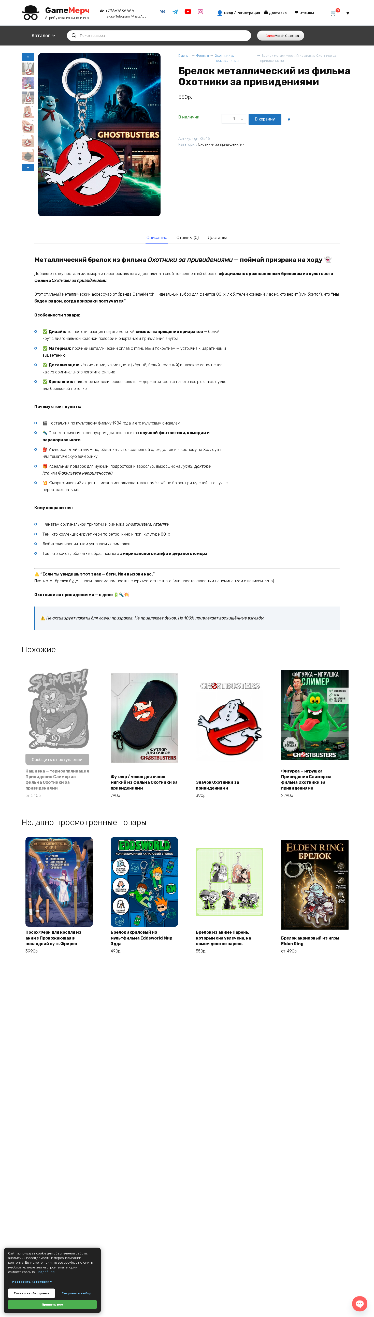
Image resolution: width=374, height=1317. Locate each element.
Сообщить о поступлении (57, 759)
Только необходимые (31, 1293)
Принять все (52, 1304)
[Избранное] (347, 13)
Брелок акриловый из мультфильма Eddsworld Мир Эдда (141, 938)
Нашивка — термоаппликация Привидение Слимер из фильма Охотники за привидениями (57, 780)
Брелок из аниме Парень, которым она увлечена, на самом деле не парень (223, 938)
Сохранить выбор (76, 1293)
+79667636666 (126, 13)
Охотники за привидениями (227, 58)
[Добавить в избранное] (289, 119)
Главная (184, 55)
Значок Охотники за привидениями (217, 785)
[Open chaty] (360, 1304)
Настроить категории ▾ (32, 1281)
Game (67, 10)
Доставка (217, 237)
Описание (157, 237)
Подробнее (45, 1272)
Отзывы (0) (188, 237)
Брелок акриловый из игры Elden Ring (310, 941)
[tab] (157, 238)
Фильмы (202, 55)
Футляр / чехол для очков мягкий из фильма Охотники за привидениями (144, 782)
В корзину (265, 119)
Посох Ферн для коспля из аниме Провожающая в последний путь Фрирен (53, 938)
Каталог (41, 35)
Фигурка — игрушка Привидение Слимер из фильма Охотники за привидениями (306, 780)
